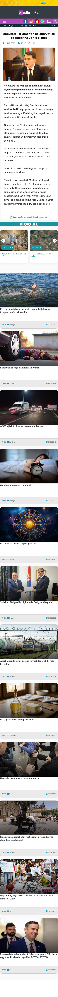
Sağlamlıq (12, 735)
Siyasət (11, 618)
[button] (3, 241)
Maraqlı (11, 559)
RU (49, 21)
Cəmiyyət (12, 325)
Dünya (11, 911)
